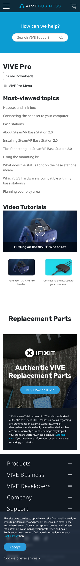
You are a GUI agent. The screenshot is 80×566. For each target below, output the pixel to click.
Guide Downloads (20, 76)
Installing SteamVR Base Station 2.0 (30, 140)
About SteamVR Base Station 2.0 (28, 132)
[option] (21, 272)
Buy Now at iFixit (40, 390)
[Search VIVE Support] (63, 37)
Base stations (13, 124)
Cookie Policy (11, 536)
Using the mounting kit (21, 157)
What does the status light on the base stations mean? (39, 167)
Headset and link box (19, 107)
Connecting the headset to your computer (36, 115)
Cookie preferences (21, 558)
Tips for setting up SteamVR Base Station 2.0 (37, 148)
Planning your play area (21, 191)
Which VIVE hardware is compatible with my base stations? (37, 180)
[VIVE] (40, 6)
